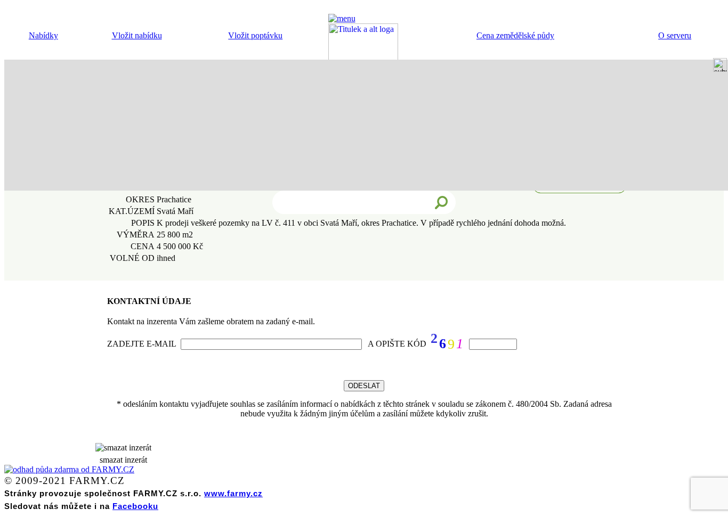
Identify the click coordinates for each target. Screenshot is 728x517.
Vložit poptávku (255, 35)
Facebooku (135, 506)
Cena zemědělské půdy (515, 35)
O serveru (674, 35)
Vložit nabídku (137, 35)
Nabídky (43, 35)
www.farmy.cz (233, 493)
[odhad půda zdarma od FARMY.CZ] (69, 469)
